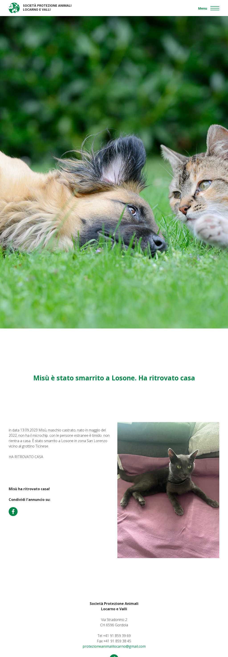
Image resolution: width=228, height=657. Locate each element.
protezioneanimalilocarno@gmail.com (114, 646)
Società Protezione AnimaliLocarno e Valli (47, 7)
